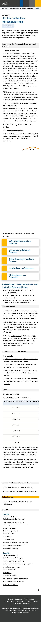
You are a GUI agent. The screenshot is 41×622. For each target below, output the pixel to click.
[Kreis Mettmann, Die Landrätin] (20, 610)
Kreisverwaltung (15, 8)
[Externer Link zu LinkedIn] (20, 618)
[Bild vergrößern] (30, 148)
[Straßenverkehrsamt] (20, 533)
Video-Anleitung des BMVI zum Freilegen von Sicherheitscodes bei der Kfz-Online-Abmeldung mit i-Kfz (21, 373)
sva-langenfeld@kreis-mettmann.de (15, 579)
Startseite (5, 8)
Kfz (34, 336)
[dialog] (20, 194)
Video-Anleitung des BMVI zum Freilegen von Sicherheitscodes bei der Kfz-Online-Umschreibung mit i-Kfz (21, 381)
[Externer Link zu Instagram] (10, 618)
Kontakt (10, 599)
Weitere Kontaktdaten (10, 549)
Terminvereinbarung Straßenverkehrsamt (19, 487)
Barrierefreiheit (9, 601)
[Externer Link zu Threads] (15, 618)
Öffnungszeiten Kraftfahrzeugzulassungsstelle (20, 491)
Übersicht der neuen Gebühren (17, 126)
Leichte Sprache (8, 26)
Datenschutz (17, 603)
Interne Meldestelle (32, 601)
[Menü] (38, 3)
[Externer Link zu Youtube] (25, 618)
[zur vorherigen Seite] (38, 590)
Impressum (26, 603)
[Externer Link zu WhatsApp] (30, 618)
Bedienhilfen (20, 601)
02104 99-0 (7, 537)
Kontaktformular (9, 545)
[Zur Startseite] (5, 3)
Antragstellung (16, 336)
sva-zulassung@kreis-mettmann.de (15, 542)
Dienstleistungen (28, 8)
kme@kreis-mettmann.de (20, 612)
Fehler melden (29, 599)
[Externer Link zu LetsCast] (35, 618)
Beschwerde (19, 599)
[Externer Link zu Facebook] (5, 618)
